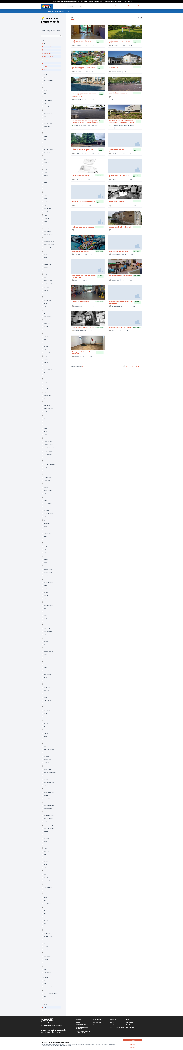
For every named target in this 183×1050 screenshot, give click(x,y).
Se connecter (96, 1024)
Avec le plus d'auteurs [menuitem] (137, 22)
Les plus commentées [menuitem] (118, 22)
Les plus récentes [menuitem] (87, 22)
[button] (43, 41)
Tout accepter (132, 1040)
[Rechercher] (80, 6)
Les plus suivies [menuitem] (127, 22)
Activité (112, 1022)
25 (82, 366)
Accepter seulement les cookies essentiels (132, 1043)
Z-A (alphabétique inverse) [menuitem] (106, 22)
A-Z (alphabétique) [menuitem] (96, 22)
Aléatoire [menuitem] (80, 22)
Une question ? (130, 1022)
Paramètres (132, 1047)
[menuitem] (51, 36)
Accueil (78, 1022)
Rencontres (112, 1024)
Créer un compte (97, 1022)
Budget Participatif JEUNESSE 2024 (57, 11)
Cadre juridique (130, 1027)
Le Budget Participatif (131, 1024)
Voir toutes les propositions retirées (79, 375)
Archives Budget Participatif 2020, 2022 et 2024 (83, 1031)
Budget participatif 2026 (82, 1024)
